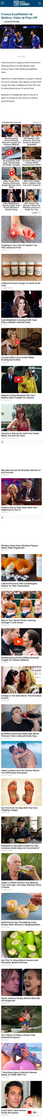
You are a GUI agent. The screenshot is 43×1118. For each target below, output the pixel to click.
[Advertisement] (21, 113)
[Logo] (21, 3)
